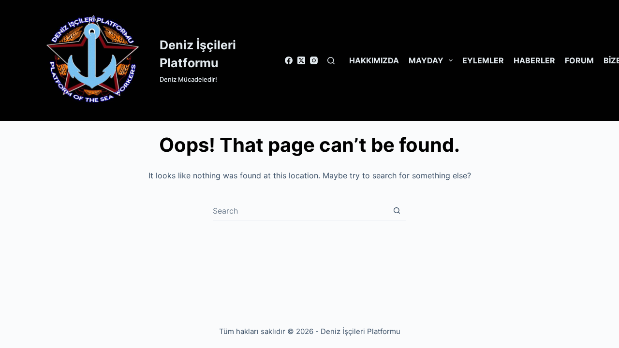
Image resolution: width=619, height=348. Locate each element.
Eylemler (483, 60)
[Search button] (396, 210)
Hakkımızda (374, 60)
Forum (579, 60)
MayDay (426, 60)
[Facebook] (289, 60)
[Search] (331, 60)
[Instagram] (314, 60)
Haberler (534, 60)
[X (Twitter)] (301, 60)
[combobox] (300, 210)
